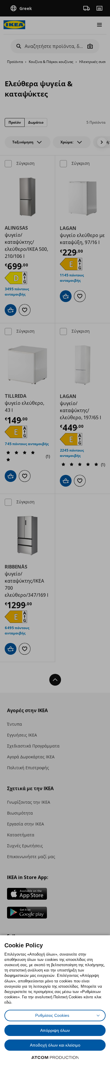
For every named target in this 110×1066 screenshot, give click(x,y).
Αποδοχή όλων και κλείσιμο (55, 1045)
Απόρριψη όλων (55, 1030)
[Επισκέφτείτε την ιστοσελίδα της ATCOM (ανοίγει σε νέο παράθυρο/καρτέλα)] (55, 1057)
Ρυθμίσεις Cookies (52, 1015)
